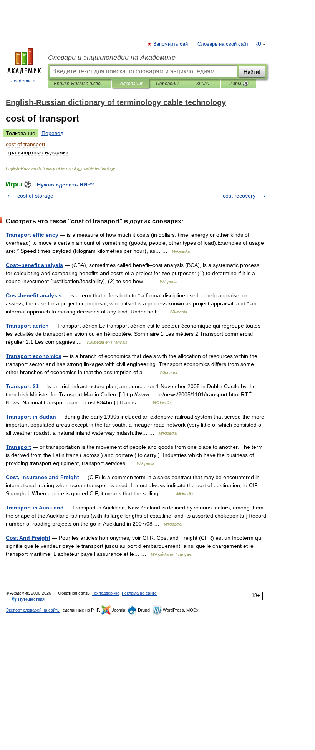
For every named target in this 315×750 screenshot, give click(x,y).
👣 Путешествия (28, 599)
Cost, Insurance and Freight (42, 477)
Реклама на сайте (139, 593)
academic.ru (24, 81)
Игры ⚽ (238, 83)
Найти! (252, 72)
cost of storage (35, 196)
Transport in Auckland (35, 507)
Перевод (52, 133)
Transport (18, 447)
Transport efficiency (32, 235)
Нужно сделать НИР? (65, 184)
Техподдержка (105, 593)
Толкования (130, 83)
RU (257, 44)
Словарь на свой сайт (223, 44)
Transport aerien (27, 326)
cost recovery (239, 196)
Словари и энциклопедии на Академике (112, 57)
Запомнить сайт (172, 44)
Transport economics (33, 356)
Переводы (167, 83)
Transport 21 (22, 386)
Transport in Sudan (31, 417)
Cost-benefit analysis (34, 295)
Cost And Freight (28, 538)
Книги (202, 83)
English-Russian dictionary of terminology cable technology (80, 83)
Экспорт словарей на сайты (33, 610)
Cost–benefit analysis (34, 265)
